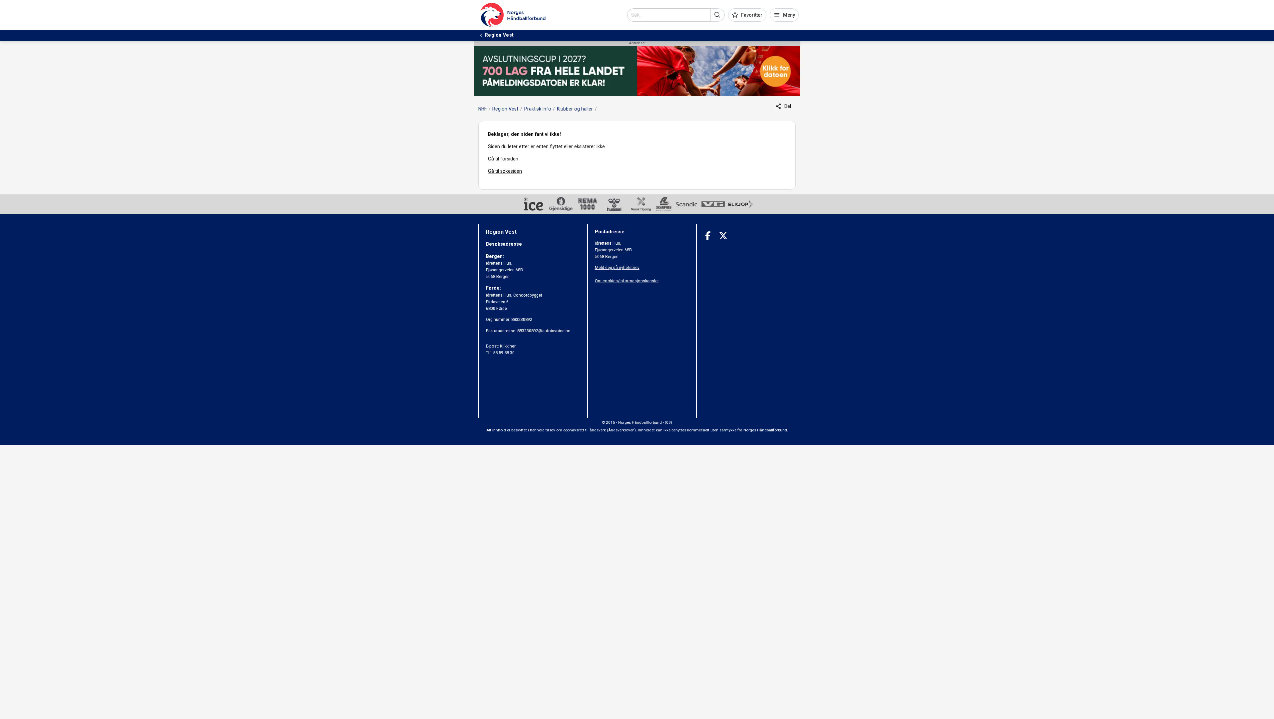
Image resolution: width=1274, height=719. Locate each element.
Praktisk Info (537, 109)
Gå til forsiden (503, 158)
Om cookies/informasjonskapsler (627, 280)
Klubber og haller (575, 109)
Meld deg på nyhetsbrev (617, 267)
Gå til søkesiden (505, 171)
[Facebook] (707, 236)
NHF (482, 109)
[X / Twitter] (723, 236)
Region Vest (505, 109)
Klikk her (508, 346)
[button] (717, 15)
